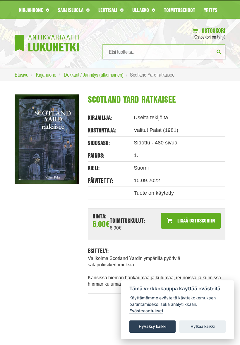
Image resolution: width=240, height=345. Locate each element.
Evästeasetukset (146, 310)
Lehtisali (108, 10)
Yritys (210, 10)
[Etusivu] (47, 34)
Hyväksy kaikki (152, 326)
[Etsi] (219, 51)
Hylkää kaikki (203, 326)
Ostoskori (212, 30)
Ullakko (141, 10)
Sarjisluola (71, 10)
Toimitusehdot (179, 10)
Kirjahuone (31, 10)
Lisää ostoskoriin (195, 220)
